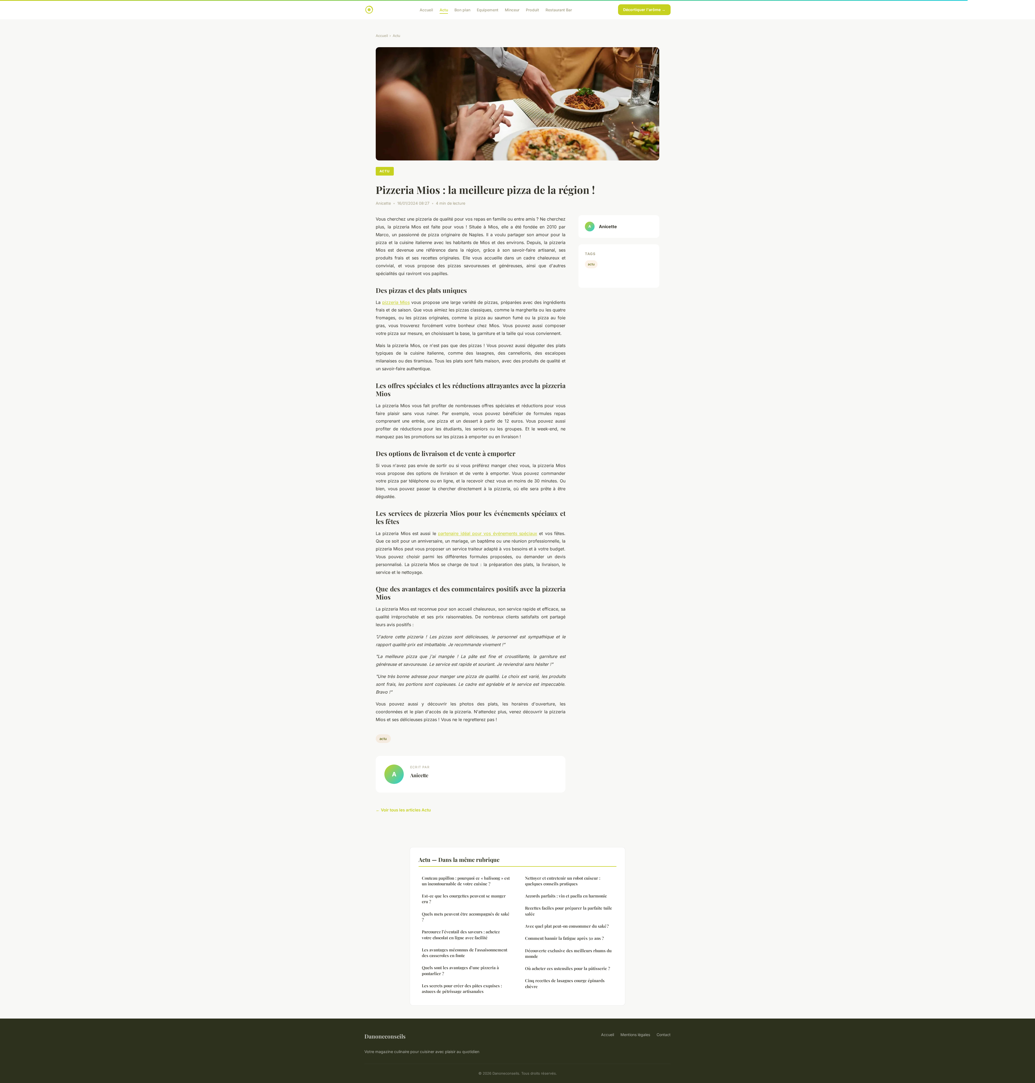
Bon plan (462, 9)
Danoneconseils (385, 1036)
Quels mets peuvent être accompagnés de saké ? (465, 916)
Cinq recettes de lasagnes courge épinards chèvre (565, 983)
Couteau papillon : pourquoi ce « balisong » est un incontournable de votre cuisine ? (466, 880)
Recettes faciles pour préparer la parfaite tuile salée (568, 910)
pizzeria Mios (396, 302)
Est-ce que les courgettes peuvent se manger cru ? (464, 898)
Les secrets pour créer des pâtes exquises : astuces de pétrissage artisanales (462, 988)
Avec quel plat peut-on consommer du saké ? (567, 926)
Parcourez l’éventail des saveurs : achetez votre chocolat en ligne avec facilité (461, 934)
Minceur (512, 9)
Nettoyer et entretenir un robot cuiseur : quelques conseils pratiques (562, 880)
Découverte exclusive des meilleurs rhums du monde (568, 953)
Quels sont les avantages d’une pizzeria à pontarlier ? (460, 970)
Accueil (426, 9)
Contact (664, 1034)
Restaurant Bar (559, 9)
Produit (532, 9)
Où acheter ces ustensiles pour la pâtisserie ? (567, 968)
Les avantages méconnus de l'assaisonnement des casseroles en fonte (464, 952)
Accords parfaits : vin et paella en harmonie (566, 896)
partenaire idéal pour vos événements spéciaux (487, 533)
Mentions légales (635, 1034)
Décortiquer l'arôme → (644, 9)
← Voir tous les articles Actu (403, 810)
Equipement (487, 9)
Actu (444, 9)
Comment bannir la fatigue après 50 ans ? (564, 938)
